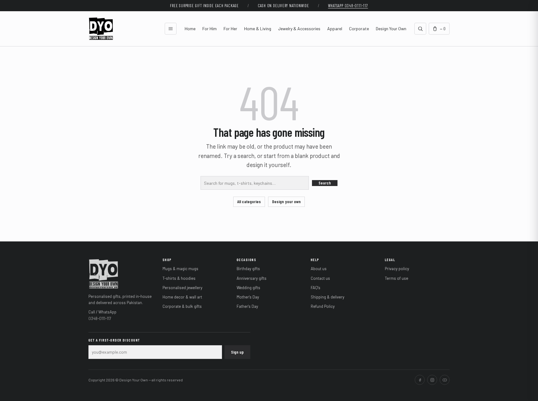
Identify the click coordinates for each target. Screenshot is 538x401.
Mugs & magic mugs (180, 268)
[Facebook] (420, 380)
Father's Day (247, 306)
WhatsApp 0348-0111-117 (348, 5)
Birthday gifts (248, 268)
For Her (230, 28)
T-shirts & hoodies (179, 278)
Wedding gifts (248, 287)
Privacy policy (397, 268)
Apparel (334, 28)
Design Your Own (391, 28)
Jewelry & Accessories (299, 28)
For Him (209, 28)
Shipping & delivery (327, 296)
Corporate (359, 28)
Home (190, 28)
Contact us (320, 278)
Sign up (237, 352)
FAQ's (315, 287)
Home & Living (257, 28)
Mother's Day (248, 296)
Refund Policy (323, 306)
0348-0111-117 (99, 318)
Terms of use (396, 278)
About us (319, 268)
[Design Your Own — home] (103, 273)
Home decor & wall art (182, 296)
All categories (249, 201)
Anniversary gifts (252, 278)
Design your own (286, 201)
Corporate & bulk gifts (182, 306)
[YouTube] (445, 380)
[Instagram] (432, 380)
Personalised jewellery (182, 287)
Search (325, 182)
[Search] (420, 29)
